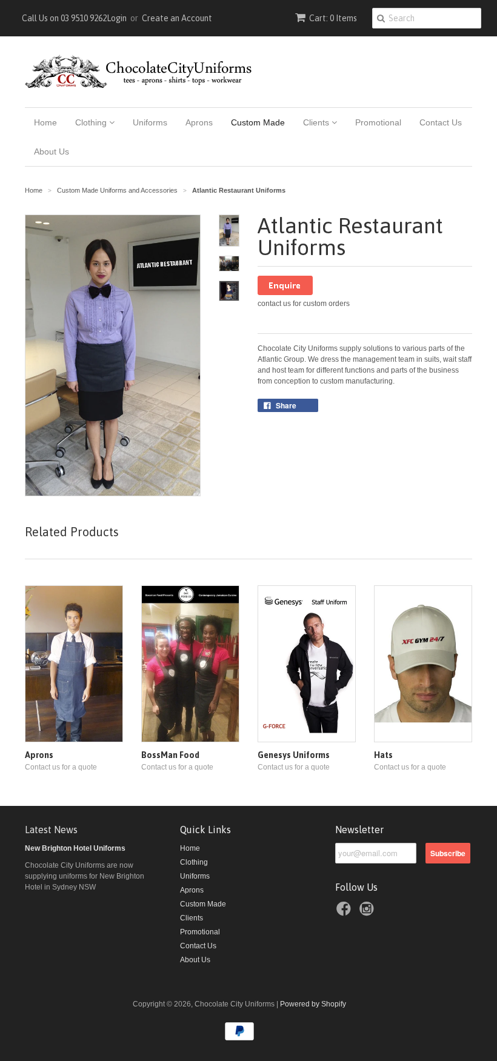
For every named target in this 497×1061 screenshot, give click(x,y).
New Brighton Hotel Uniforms (75, 848)
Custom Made (258, 122)
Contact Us (440, 122)
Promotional (378, 122)
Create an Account (177, 18)
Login (117, 18)
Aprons (199, 122)
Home (45, 122)
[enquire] (285, 292)
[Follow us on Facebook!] (345, 912)
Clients (317, 122)
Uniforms (150, 122)
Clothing (92, 122)
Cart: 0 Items (333, 18)
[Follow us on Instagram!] (368, 912)
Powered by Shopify (313, 1004)
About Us (51, 151)
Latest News (51, 829)
